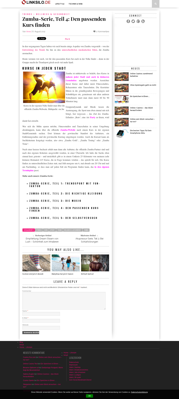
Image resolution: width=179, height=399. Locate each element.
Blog (21, 342)
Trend (59, 230)
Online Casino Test (30, 364)
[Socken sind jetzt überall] (36, 270)
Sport (52, 230)
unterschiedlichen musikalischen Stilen (79, 49)
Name (25, 311)
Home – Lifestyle (26, 347)
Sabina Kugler (28, 374)
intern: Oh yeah (75, 377)
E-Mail (25, 318)
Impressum (73, 365)
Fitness (39, 230)
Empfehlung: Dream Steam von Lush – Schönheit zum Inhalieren (42, 240)
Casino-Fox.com (29, 357)
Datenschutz (74, 362)
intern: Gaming (74, 367)
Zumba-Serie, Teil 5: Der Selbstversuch (63, 218)
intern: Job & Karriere (77, 372)
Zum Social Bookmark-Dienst (80, 380)
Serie (46, 230)
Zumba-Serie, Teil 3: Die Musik (55, 200)
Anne (28, 31)
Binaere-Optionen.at (30, 368)
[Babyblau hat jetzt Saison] (66, 270)
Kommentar (26, 291)
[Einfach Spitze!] (95, 270)
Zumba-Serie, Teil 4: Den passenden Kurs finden (64, 209)
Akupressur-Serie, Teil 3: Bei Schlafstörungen (89, 240)
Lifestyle (59, 4)
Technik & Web (76, 4)
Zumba (86, 230)
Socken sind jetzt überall (32, 274)
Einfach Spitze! (87, 274)
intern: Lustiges (75, 375)
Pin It (67, 38)
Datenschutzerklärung (139, 392)
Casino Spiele (28, 380)
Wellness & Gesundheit (53, 14)
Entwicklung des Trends (33, 49)
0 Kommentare (102, 31)
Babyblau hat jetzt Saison (62, 274)
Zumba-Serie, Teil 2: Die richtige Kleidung (66, 193)
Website (25, 325)
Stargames (27, 384)
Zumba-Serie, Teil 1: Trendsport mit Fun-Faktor (64, 185)
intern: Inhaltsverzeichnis (78, 370)
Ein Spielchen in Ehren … (50, 364)
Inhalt (22, 345)
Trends (27, 14)
